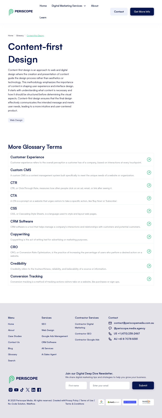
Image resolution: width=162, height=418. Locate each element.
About (94, 5)
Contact (119, 11)
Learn (43, 17)
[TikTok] (22, 389)
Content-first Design (35, 35)
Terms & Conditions (74, 403)
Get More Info (142, 11)
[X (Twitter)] (27, 389)
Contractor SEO (83, 333)
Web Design (48, 330)
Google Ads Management (55, 336)
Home (43, 5)
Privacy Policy (71, 400)
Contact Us (14, 342)
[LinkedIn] (33, 389)
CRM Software (49, 342)
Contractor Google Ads (87, 339)
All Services (47, 348)
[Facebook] (39, 389)
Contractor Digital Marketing (84, 326)
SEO (44, 324)
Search (11, 360)
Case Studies (15, 336)
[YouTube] (16, 389)
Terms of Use (87, 400)
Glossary (20, 35)
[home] (20, 12)
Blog (10, 348)
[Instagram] (10, 389)
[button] (69, 6)
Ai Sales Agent (49, 354)
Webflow (31, 403)
